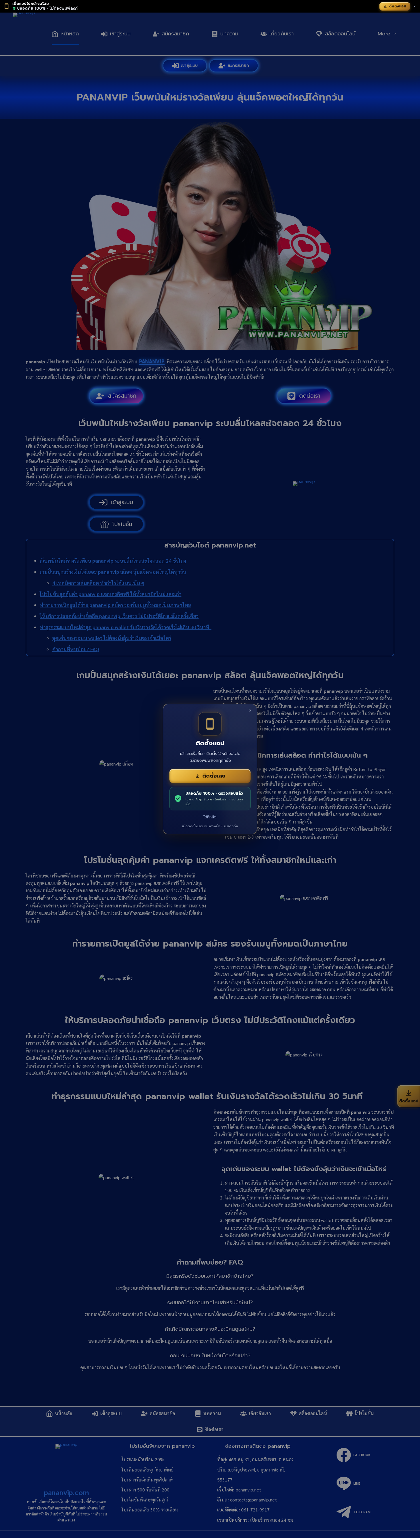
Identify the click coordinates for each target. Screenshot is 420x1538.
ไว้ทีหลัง (210, 817)
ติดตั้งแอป (397, 6)
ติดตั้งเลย (213, 776)
